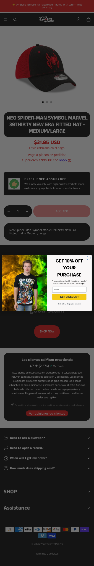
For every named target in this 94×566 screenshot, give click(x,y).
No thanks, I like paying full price (69, 304)
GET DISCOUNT (69, 297)
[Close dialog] (89, 258)
